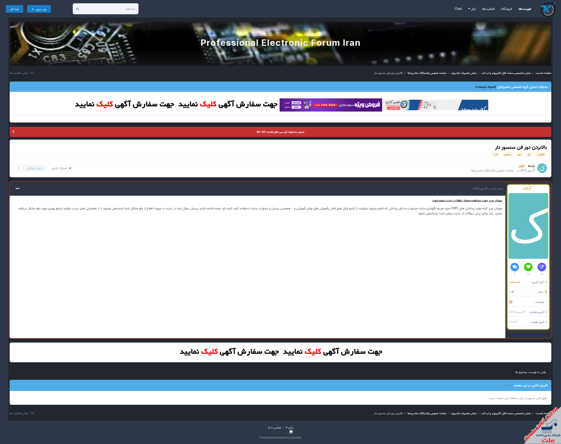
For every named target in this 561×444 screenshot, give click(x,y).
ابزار (473, 9)
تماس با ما (274, 427)
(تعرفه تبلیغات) (486, 87)
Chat (458, 9)
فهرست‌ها (524, 9)
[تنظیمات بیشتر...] (17, 188)
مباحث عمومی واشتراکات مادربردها (492, 170)
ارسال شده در (488, 188)
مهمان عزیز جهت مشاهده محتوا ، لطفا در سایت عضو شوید (467, 200)
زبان (290, 427)
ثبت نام (14, 9)
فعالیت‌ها (488, 9)
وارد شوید (40, 9)
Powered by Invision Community (280, 437)
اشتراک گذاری (60, 168)
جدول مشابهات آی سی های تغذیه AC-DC (280, 131)
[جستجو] (77, 8)
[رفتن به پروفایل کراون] (542, 168)
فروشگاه (506, 9)
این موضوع (94, 8)
